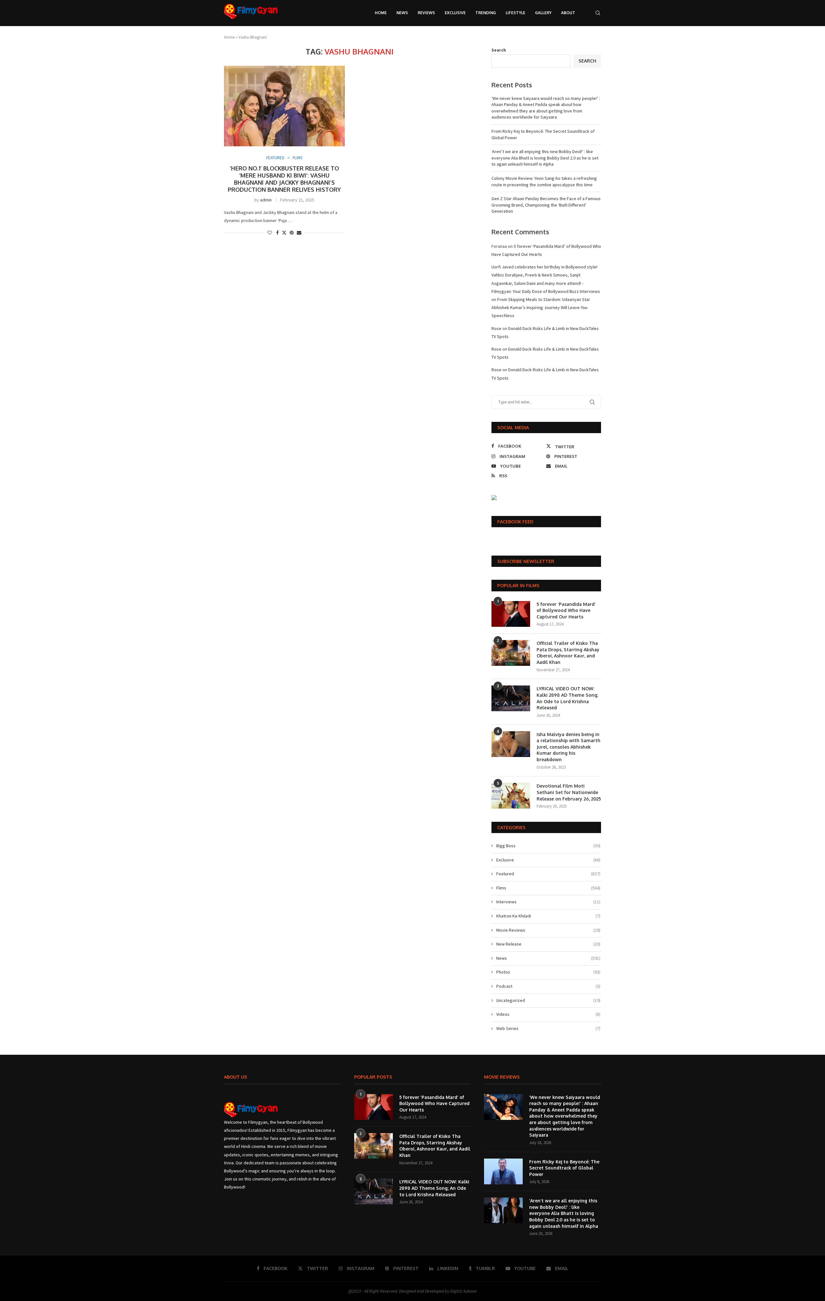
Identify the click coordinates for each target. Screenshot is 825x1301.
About (568, 12)
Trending (485, 12)
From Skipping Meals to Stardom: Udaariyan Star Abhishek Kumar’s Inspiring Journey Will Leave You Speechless (540, 307)
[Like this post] (269, 233)
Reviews (426, 12)
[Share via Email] (299, 233)
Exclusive (455, 12)
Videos (548, 1014)
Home (381, 12)
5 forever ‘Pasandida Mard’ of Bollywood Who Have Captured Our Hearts (566, 610)
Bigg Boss (548, 846)
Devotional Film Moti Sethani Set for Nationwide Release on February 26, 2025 (569, 792)
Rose (496, 328)
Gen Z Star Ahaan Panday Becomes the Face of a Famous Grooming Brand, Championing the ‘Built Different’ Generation (546, 205)
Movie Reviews (548, 930)
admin (266, 200)
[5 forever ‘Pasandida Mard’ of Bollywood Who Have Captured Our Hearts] (510, 614)
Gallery (543, 12)
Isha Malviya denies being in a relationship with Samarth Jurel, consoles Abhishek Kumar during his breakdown (568, 747)
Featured (548, 874)
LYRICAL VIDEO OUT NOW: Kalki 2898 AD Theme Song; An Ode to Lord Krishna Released (567, 698)
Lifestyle (515, 12)
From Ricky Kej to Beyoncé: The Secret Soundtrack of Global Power (564, 1168)
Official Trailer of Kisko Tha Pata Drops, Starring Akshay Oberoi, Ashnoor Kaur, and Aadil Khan (568, 652)
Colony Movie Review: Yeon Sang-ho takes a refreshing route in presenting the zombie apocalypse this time (544, 181)
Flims (548, 888)
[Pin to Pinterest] (292, 233)
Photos (548, 972)
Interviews (548, 902)
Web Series (548, 1028)
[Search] (598, 13)
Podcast (548, 986)
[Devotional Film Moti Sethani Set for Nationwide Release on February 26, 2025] (510, 796)
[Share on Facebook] (277, 233)
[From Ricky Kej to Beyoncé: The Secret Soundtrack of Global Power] (503, 1171)
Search (498, 50)
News (402, 12)
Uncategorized (548, 1000)
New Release (548, 944)
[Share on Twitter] (284, 233)
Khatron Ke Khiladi (548, 916)
